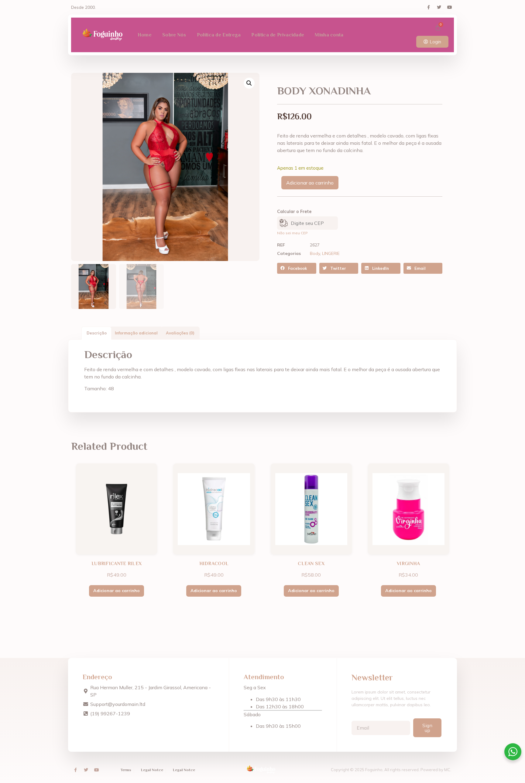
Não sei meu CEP (292, 233)
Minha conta (329, 35)
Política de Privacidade (277, 35)
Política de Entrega (219, 35)
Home (145, 35)
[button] (249, 83)
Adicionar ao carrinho (310, 183)
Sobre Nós (174, 35)
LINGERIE (331, 253)
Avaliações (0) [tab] (180, 332)
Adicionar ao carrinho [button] (116, 590)
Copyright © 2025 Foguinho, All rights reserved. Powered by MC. (391, 769)
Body (315, 253)
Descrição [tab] (97, 332)
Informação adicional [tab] (136, 332)
